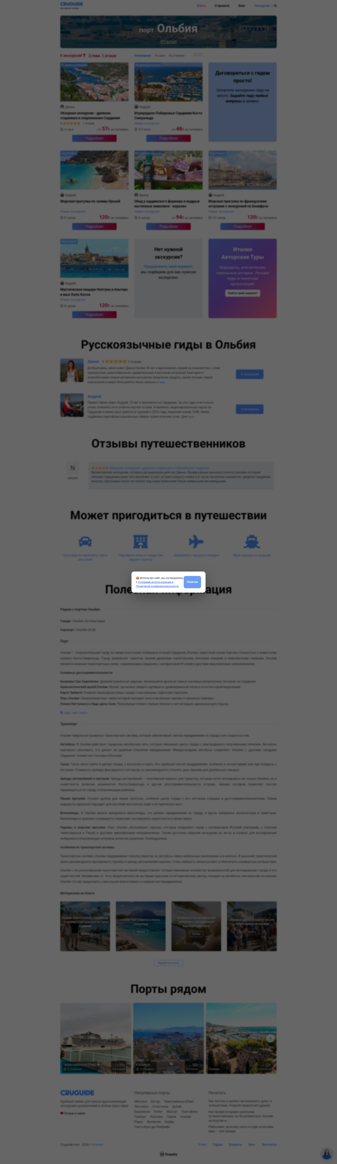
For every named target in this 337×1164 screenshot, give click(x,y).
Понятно (192, 581)
